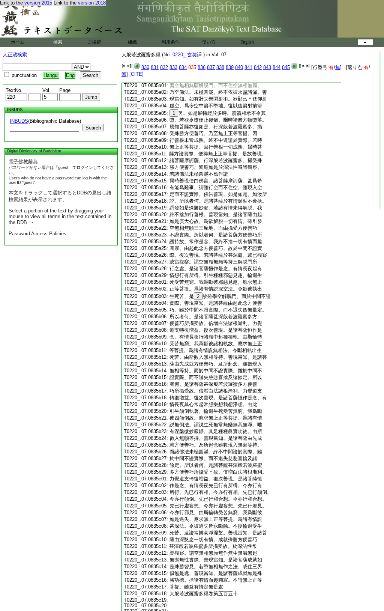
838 (220, 67)
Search (93, 128)
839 (230, 67)
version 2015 (38, 3)
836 (202, 67)
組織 (132, 42)
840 (239, 67)
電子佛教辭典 (23, 161)
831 (155, 67)
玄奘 (192, 54)
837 (211, 67)
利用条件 (171, 42)
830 (145, 67)
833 (173, 67)
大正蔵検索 (15, 54)
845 (286, 67)
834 (183, 67)
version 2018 (92, 3)
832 (164, 67)
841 (248, 67)
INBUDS (19, 121)
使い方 (209, 42)
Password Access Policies (37, 233)
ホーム (17, 42)
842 (258, 67)
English (247, 42)
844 (276, 67)
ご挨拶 (94, 42)
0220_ (179, 54)
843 (267, 67)
